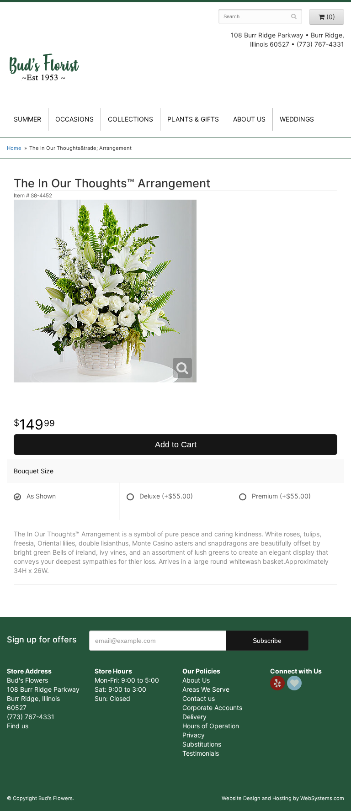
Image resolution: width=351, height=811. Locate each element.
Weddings (297, 119)
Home (14, 148)
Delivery (194, 717)
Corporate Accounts (212, 707)
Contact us (198, 698)
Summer (27, 119)
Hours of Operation (210, 726)
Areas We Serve (205, 689)
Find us (17, 726)
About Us (196, 680)
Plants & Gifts (193, 119)
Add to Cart (176, 444)
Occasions (74, 119)
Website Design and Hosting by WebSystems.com (283, 798)
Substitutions (201, 744)
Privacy (193, 735)
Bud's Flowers (44, 59)
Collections (130, 119)
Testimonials (200, 753)
